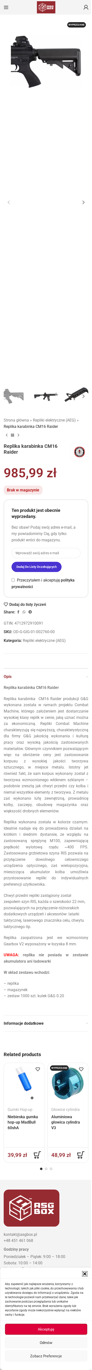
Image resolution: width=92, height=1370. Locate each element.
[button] (84, 1273)
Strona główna (16, 420)
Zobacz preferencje (46, 1356)
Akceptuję (46, 1329)
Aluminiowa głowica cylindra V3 (65, 1122)
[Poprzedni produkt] (7, 435)
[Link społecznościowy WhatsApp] (24, 612)
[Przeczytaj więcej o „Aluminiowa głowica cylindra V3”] (80, 1155)
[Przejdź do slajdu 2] (46, 1169)
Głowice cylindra (65, 1109)
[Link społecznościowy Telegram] (30, 612)
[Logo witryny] (46, 7)
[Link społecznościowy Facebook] (18, 612)
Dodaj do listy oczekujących (36, 567)
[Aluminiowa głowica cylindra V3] (68, 1083)
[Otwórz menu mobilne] (6, 7)
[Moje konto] (86, 7)
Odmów (46, 1343)
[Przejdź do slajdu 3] (51, 1169)
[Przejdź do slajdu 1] (41, 1169)
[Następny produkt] (18, 435)
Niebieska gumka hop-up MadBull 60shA (23, 1122)
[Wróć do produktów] (12, 435)
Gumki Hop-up (20, 1109)
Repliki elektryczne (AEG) (54, 420)
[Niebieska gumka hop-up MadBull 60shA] (24, 1083)
